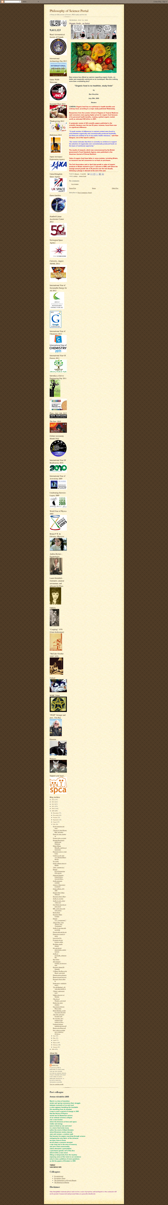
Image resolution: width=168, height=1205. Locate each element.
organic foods (82, 176)
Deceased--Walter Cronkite (57, 915)
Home (94, 188)
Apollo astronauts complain (57, 882)
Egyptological (58, 1176)
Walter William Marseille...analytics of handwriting (60, 847)
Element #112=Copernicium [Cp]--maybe (59, 871)
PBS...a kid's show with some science (59, 909)
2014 (53, 800)
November (56, 815)
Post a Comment (75, 184)
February (55, 1045)
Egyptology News (59, 1178)
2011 (53, 806)
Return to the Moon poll (59, 1028)
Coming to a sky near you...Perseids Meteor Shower (59, 857)
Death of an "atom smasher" (58, 1003)
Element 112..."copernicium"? (59, 919)
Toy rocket (56, 861)
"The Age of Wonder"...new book (59, 1000)
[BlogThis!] (94, 174)
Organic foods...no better (59, 838)
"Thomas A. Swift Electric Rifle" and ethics (60, 831)
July (54, 824)
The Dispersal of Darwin (61, 1182)
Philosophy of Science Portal (69, 10)
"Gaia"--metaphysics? (58, 867)
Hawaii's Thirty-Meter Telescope (58, 893)
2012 (53, 804)
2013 (53, 802)
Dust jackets (56, 959)
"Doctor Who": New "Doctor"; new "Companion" (58, 924)
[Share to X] (97, 174)
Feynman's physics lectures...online (58, 941)
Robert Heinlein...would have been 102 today (59, 1011)
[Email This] (91, 174)
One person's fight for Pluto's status (58, 1007)
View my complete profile (56, 1084)
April (54, 1040)
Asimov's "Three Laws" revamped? (59, 885)
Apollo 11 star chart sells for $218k (59, 929)
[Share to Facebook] (100, 174)
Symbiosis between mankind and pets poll (59, 1025)
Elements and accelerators (60, 975)
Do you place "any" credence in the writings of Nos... (58, 1020)
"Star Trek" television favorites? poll (58, 1015)
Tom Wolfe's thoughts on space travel (59, 905)
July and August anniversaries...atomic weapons (59, 949)
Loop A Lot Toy (57, 938)
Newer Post (72, 188)
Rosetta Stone (56, 912)
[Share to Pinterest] (103, 174)
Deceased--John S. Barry (59, 896)
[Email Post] (88, 174)
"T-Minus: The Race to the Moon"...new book (60, 972)
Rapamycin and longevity (60, 977)
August (55, 822)
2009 (53, 811)
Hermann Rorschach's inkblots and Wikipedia (58, 842)
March (55, 1042)
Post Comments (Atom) (85, 193)
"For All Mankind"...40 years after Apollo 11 (59, 988)
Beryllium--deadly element (58, 945)
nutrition (75, 176)
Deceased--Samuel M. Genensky (58, 968)
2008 (53, 1049)
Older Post (115, 188)
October (55, 817)
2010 (53, 808)
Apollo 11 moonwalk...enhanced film (59, 955)
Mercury (55, 1065)
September (56, 820)
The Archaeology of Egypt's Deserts (65, 1180)
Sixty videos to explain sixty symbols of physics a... (59, 1032)
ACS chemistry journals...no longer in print (59, 963)
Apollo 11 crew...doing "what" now (59, 901)
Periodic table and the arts (60, 932)
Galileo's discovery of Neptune (58, 996)
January (55, 1047)
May (54, 1038)
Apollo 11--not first (58, 898)
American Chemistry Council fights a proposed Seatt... (58, 877)
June (54, 1036)
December (56, 813)
